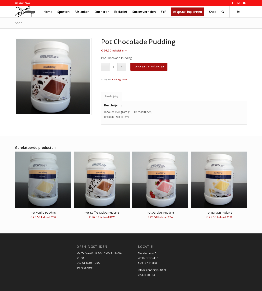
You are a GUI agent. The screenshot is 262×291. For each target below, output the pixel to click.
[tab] (111, 96)
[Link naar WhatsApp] (238, 3)
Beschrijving (112, 96)
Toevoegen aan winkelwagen (149, 66)
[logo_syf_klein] (25, 11)
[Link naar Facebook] (232, 3)
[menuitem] (48, 11)
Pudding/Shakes (120, 79)
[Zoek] (223, 11)
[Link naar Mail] (244, 3)
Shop (18, 23)
